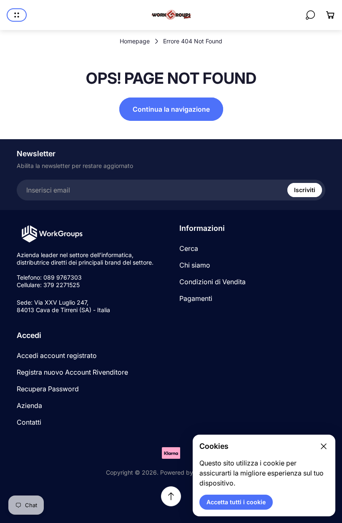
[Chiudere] (324, 446)
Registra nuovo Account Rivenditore (72, 372)
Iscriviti (304, 189)
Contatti (29, 422)
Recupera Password (48, 389)
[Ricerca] (310, 15)
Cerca (188, 248)
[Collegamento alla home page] (52, 234)
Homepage (135, 41)
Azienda (29, 405)
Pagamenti (195, 298)
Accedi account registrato (57, 355)
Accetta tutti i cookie (236, 501)
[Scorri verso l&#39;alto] (171, 496)
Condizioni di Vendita (212, 282)
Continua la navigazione (171, 109)
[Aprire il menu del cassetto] (17, 15)
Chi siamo (194, 265)
